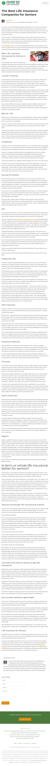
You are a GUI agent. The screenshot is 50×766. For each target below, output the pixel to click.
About (15, 743)
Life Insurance (14, 22)
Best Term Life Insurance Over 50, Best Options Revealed (24, 736)
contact (16, 642)
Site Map (34, 743)
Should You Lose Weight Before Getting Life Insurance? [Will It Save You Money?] (24, 731)
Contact (20, 743)
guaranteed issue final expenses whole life (27, 219)
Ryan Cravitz (9, 20)
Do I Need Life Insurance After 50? (25, 738)
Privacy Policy (26, 743)
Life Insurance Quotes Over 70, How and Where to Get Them (24, 734)
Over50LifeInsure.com (8, 45)
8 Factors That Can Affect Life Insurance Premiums (25, 732)
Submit (5, 703)
